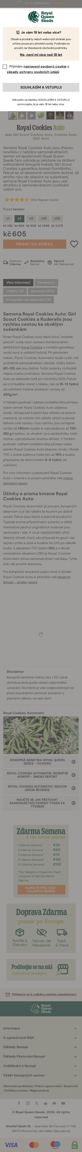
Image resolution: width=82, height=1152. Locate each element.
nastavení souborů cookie (45, 66)
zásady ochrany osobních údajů (33, 72)
